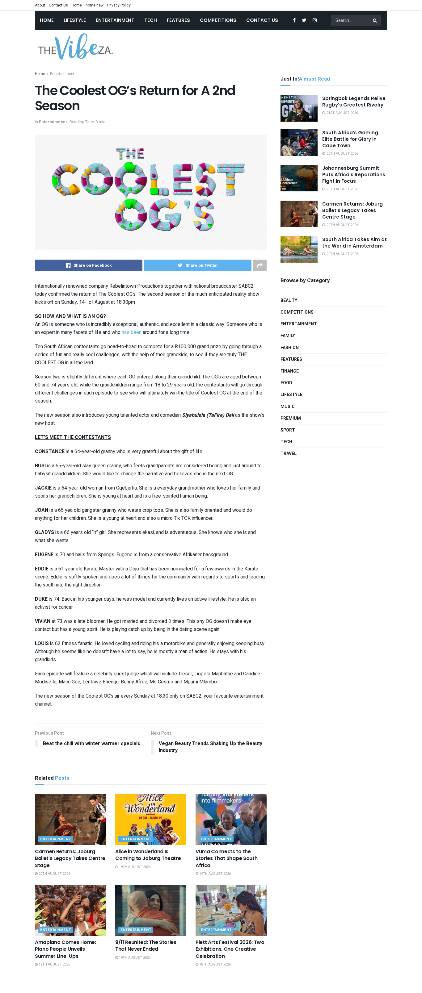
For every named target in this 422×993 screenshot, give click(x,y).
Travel (289, 453)
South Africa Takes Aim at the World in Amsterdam (354, 242)
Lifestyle (75, 20)
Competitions (218, 20)
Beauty (289, 300)
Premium (291, 418)
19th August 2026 (134, 867)
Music (288, 406)
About (40, 5)
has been (131, 332)
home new (94, 5)
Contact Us (58, 5)
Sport (288, 430)
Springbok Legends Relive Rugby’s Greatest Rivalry (354, 101)
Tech (150, 20)
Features (178, 20)
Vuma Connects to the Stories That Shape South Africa (226, 858)
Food (286, 383)
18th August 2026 (214, 964)
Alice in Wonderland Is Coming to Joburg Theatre (148, 855)
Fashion (290, 347)
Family (288, 335)
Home (77, 5)
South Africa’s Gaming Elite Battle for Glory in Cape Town (350, 139)
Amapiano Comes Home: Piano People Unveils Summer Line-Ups (65, 949)
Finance (290, 371)
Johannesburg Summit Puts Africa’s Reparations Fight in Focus (353, 174)
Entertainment (115, 20)
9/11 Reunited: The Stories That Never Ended (145, 946)
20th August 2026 (54, 873)
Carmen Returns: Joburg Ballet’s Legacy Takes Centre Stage (70, 858)
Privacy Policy (119, 5)
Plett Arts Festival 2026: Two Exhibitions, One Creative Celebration (230, 949)
